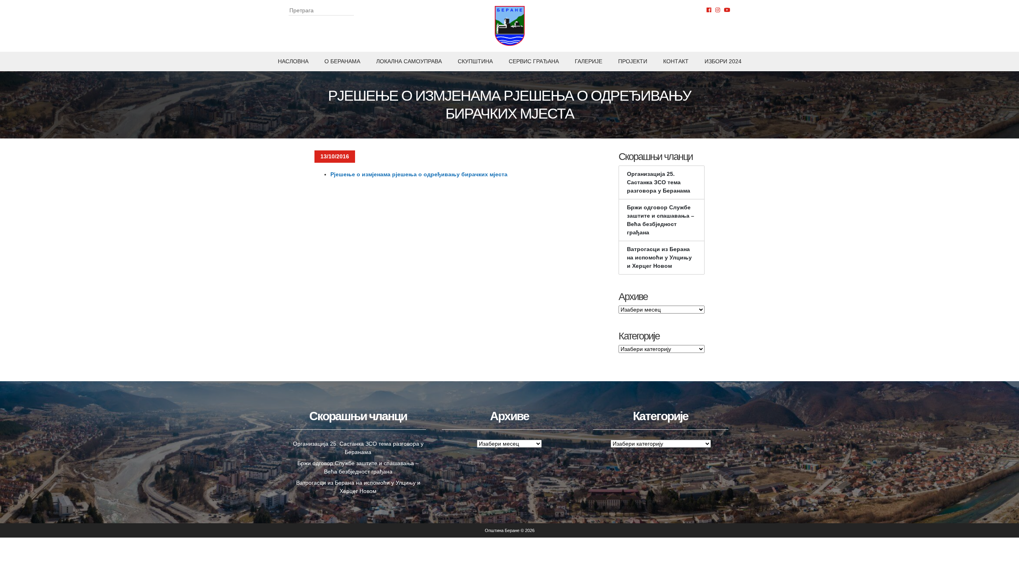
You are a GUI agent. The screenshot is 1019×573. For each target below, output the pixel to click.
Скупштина (475, 61)
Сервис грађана (534, 61)
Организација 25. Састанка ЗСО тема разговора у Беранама (658, 182)
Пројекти (632, 61)
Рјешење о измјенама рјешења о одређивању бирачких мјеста (419, 174)
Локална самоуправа (409, 61)
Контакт (676, 61)
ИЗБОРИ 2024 (723, 61)
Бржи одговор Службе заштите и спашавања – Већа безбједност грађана (660, 220)
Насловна (293, 61)
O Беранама (342, 61)
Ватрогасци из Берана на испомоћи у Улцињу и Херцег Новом (659, 257)
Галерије (588, 61)
